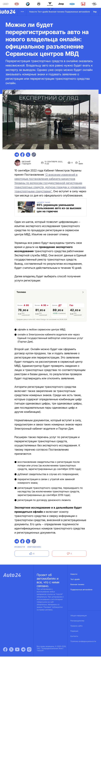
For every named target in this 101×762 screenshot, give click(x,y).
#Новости (20, 547)
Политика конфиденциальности (83, 641)
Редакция (74, 631)
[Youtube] (17, 649)
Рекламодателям (77, 621)
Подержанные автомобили (77, 11)
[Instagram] (29, 649)
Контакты (74, 636)
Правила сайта (76, 626)
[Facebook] (5, 649)
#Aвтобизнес (34, 547)
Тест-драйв (43, 11)
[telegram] (17, 154)
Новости (33, 11)
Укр (95, 11)
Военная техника (56, 11)
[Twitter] (11, 649)
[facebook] (22, 154)
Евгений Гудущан (26, 163)
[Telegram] (23, 649)
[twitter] (28, 154)
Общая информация (78, 616)
